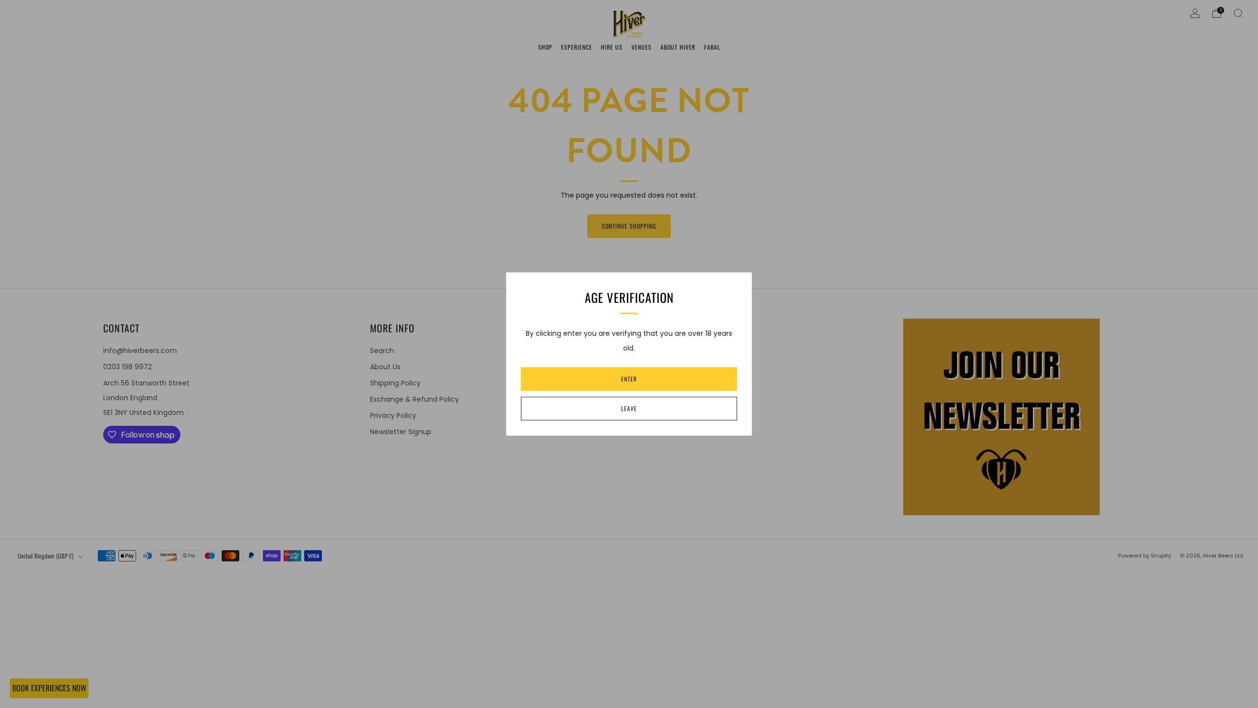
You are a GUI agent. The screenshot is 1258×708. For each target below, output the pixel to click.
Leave (629, 408)
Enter (629, 379)
